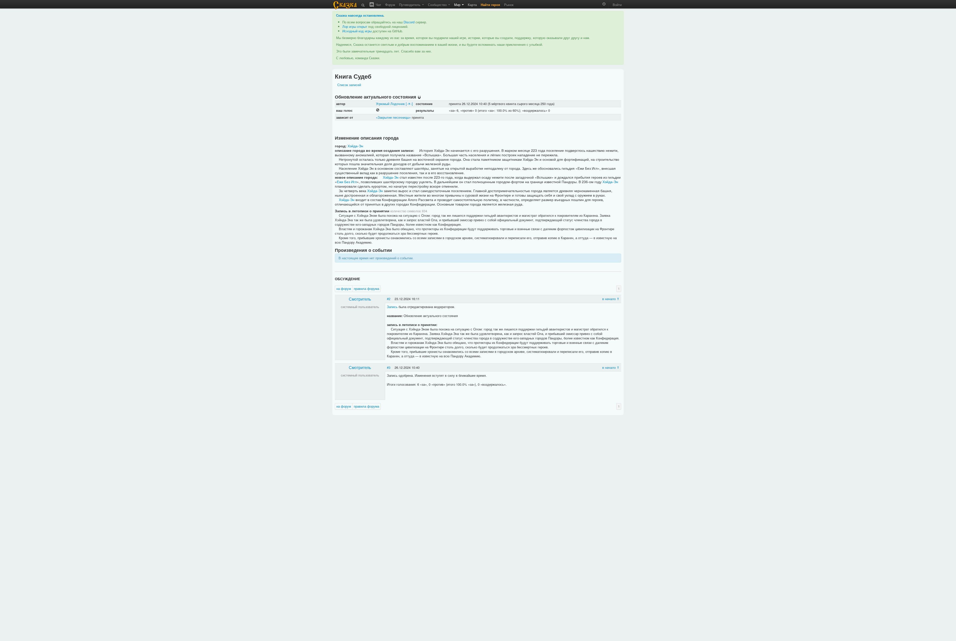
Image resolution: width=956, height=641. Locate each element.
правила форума (366, 288)
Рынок (509, 4)
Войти (617, 4)
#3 (388, 367)
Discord (409, 22)
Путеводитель (410, 4)
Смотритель (360, 299)
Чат (378, 4)
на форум (343, 288)
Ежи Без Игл (347, 181)
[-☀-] (409, 103)
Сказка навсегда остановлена (359, 15)
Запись (392, 306)
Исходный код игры (357, 31)
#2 (388, 298)
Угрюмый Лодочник (390, 103)
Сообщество (438, 4)
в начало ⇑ (610, 298)
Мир (457, 4)
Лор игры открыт (354, 26)
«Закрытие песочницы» (393, 117)
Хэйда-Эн (355, 145)
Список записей (349, 84)
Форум (390, 4)
